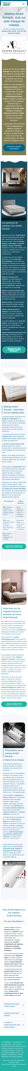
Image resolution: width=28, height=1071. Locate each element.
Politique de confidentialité (19, 1064)
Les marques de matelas (16, 29)
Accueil (6, 29)
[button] (23, 4)
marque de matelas (10, 87)
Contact (14, 1066)
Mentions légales (6, 1064)
